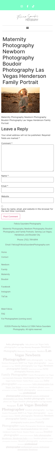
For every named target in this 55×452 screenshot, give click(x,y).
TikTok (4, 296)
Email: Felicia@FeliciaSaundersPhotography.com (27, 244)
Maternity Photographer (26, 351)
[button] (27, 28)
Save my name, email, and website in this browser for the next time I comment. (27, 210)
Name (5, 176)
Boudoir (4, 279)
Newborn (5, 264)
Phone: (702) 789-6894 (27, 239)
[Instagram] (21, 6)
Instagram (5, 291)
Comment (6, 143)
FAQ (3, 314)
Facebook (5, 286)
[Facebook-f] (27, 6)
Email (4, 186)
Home (4, 252)
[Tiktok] (33, 6)
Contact (4, 257)
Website (5, 196)
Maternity (5, 274)
